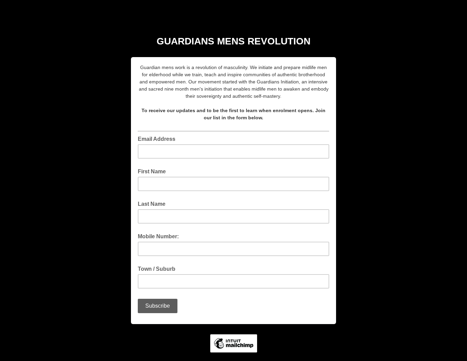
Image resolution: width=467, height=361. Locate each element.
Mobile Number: (158, 236)
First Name (152, 171)
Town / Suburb (156, 269)
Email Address (158, 138)
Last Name (151, 204)
